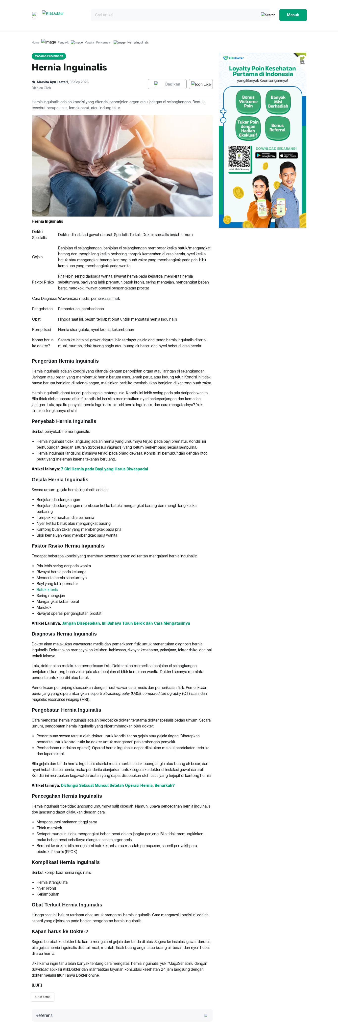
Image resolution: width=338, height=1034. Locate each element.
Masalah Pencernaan (98, 42)
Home (35, 42)
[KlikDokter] (62, 15)
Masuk (293, 15)
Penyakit (63, 42)
